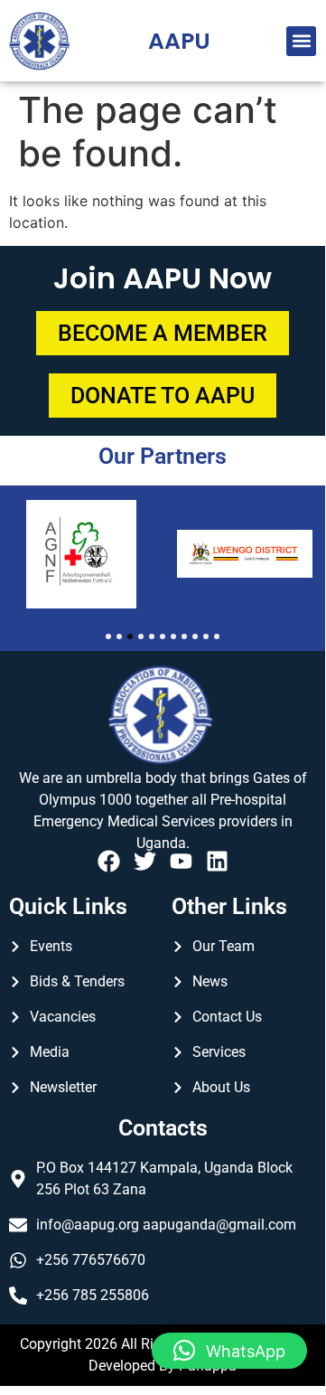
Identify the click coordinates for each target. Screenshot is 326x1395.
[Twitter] (145, 861)
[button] (301, 41)
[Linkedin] (217, 861)
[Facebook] (109, 861)
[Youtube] (181, 861)
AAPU (179, 41)
